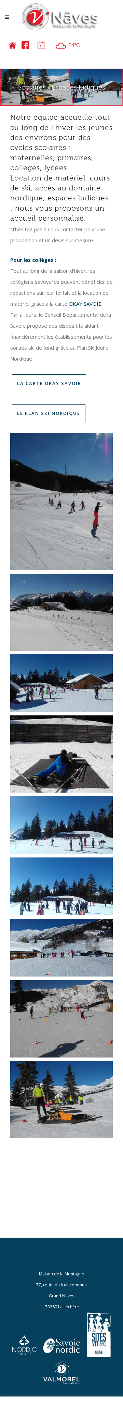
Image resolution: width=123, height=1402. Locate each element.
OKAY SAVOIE (85, 303)
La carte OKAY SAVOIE (49, 383)
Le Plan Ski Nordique (48, 413)
